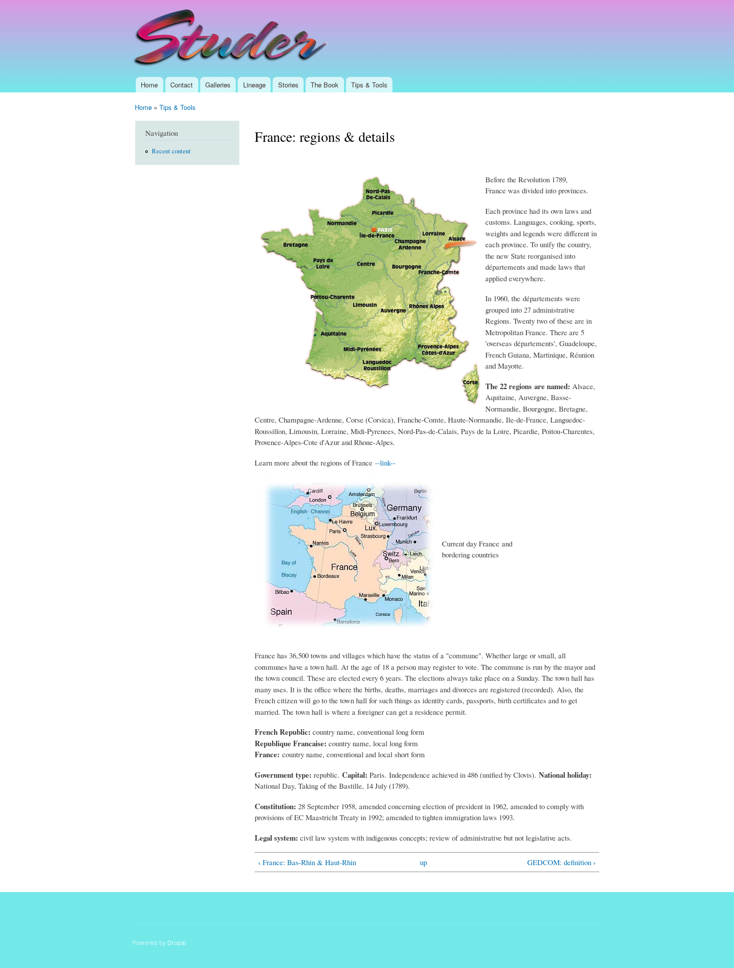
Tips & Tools (369, 84)
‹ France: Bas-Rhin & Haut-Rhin (307, 862)
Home (149, 84)
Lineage (254, 84)
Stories (288, 84)
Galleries (218, 84)
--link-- (385, 463)
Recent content (171, 151)
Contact (181, 84)
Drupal (176, 942)
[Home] (231, 38)
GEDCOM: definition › (561, 862)
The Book (325, 84)
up (423, 862)
